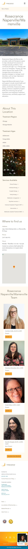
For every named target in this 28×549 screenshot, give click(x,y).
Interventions (13, 208)
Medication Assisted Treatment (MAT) (13, 211)
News (2, 501)
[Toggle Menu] (25, 3)
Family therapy (13, 194)
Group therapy (13, 184)
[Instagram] (10, 538)
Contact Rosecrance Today (7, 478)
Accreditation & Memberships (8, 505)
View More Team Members (14, 456)
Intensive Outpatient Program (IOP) (13, 205)
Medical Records (5, 508)
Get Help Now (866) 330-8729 (14, 547)
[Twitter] (14, 538)
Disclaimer (5, 543)
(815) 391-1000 (4, 476)
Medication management (13, 198)
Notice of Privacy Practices (11, 543)
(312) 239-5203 (6, 237)
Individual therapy (13, 187)
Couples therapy (13, 191)
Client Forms (4, 512)
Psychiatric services (13, 201)
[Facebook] (6, 538)
